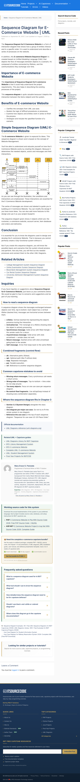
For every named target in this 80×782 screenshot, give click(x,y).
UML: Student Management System (20, 453)
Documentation (61, 4)
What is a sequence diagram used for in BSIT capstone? (23, 577)
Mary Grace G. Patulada (24, 466)
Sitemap (61, 776)
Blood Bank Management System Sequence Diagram (27, 270)
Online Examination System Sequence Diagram (24, 267)
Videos (45, 7)
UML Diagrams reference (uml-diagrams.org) (23, 428)
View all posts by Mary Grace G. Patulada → (29, 495)
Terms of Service (45, 776)
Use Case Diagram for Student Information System (20, 632)
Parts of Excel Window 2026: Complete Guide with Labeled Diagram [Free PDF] (72, 279)
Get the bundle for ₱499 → (15, 556)
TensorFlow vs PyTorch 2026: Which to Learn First (72, 113)
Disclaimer (54, 776)
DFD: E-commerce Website (16, 447)
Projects (31, 4)
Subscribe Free (69, 751)
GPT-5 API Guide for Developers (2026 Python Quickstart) (72, 79)
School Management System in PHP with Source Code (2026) (72, 331)
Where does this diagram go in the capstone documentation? (23, 615)
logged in (15, 670)
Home (23, 4)
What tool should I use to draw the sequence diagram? (23, 587)
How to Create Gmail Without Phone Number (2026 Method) (72, 259)
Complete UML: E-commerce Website (21, 450)
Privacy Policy (35, 776)
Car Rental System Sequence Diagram (21, 272)
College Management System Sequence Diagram (25, 265)
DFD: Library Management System (19, 444)
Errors (35, 7)
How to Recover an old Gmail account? (71, 298)
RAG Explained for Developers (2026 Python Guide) (72, 96)
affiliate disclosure (22, 560)
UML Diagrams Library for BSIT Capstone (22, 441)
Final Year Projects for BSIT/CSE (18, 456)
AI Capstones (45, 4)
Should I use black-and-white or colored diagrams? (22, 605)
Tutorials (24, 7)
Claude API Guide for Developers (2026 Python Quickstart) (72, 61)
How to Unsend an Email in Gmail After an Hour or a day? (72, 313)
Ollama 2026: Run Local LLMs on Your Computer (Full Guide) (72, 43)
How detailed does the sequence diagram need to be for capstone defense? (25, 596)
